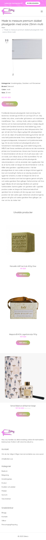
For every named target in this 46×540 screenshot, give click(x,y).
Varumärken (6, 499)
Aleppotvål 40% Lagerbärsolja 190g (23, 334)
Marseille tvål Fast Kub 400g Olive (23, 266)
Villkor (4, 521)
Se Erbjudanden (33, 3)
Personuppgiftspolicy (10, 525)
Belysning (5, 475)
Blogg (4, 513)
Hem (3, 28)
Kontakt (4, 517)
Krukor (4, 483)
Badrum (4, 471)
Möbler (4, 491)
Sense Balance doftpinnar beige (23, 406)
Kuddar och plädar (9, 487)
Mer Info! (9, 104)
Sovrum (4, 495)
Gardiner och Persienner (31, 83)
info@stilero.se (7, 459)
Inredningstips (16, 83)
